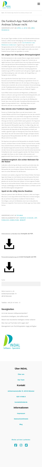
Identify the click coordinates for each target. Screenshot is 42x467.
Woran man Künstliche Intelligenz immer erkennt (18, 320)
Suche (3, 280)
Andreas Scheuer (27, 218)
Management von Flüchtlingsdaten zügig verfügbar (19, 326)
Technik (20, 215)
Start (3, 12)
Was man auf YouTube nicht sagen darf (15, 323)
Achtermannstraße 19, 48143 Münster (21, 391)
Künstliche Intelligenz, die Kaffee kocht (15, 316)
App (35, 218)
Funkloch (5, 220)
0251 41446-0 (21, 397)
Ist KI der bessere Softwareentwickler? (15, 313)
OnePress (37, 460)
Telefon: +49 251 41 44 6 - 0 (11, 303)
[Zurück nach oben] (21, 455)
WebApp (23, 220)
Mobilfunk (14, 220)
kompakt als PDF (27, 234)
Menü (38, 4)
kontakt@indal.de (21, 402)
